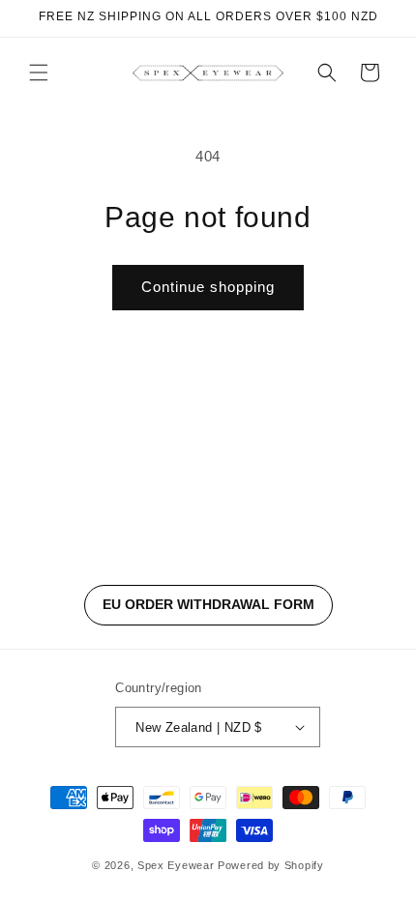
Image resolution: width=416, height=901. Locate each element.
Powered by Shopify (271, 865)
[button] (38, 72)
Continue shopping (208, 286)
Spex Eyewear (175, 865)
